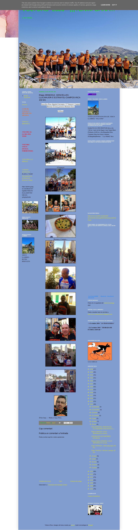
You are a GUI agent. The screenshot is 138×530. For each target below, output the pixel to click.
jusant (73, 525)
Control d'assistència (94, 496)
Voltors (48, 422)
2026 (91, 369)
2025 (91, 372)
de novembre (96, 409)
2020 (91, 386)
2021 (91, 384)
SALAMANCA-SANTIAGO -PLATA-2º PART (27, 178)
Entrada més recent (45, 481)
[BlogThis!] (66, 423)
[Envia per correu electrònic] (65, 423)
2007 (91, 489)
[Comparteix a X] (68, 423)
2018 (91, 392)
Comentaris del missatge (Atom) (57, 485)
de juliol (94, 421)
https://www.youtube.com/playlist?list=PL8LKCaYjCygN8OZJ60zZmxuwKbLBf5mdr (102, 218)
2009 (91, 483)
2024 (91, 375)
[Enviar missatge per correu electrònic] (59, 422)
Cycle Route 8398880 (93, 296)
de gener (94, 467)
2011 (91, 477)
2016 (91, 398)
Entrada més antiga (76, 481)
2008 (91, 486)
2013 (91, 471)
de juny (94, 424)
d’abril (94, 459)
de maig (94, 456)
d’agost (94, 418)
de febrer (94, 464)
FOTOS (24, 104)
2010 (91, 480)
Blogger (90, 525)
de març (94, 462)
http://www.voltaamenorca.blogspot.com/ (100, 314)
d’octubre (95, 412)
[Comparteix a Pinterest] (72, 423)
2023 (91, 378)
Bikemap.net (103, 296)
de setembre (95, 415)
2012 (91, 474)
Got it (114, 5)
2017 (91, 395)
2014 (91, 404)
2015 (91, 401)
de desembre (96, 407)
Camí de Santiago (109, 303)
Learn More (105, 5)
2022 (91, 381)
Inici (60, 481)
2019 (91, 389)
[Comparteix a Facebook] (70, 423)
